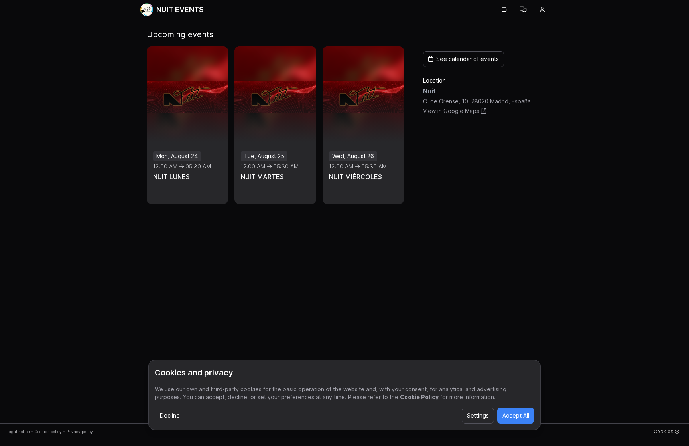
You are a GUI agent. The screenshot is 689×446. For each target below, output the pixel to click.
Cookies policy (48, 431)
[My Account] (542, 9)
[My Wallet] (504, 9)
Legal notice (18, 431)
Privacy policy (79, 431)
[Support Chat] (523, 9)
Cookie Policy (419, 397)
